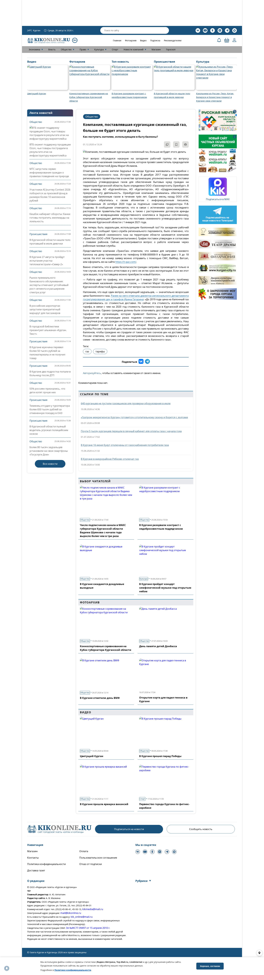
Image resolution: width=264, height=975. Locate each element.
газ (87, 351)
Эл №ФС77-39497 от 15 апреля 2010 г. (88, 928)
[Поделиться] (167, 144)
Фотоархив (130, 40)
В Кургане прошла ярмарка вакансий (104, 804)
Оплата (83, 851)
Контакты (33, 857)
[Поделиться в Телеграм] (147, 361)
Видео (143, 40)
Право (84, 49)
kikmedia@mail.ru (92, 909)
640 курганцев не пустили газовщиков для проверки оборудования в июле (125, 403)
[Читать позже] (176, 144)
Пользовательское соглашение (98, 857)
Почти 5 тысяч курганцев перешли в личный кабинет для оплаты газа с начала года (131, 431)
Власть (51, 49)
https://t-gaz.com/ (125, 262)
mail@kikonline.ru (70, 913)
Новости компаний (135, 49)
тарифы (100, 351)
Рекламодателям (172, 40)
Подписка (155, 40)
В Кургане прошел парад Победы (160, 756)
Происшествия (38, 234)
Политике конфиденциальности (72, 970)
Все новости (50, 463)
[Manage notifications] (6, 968)
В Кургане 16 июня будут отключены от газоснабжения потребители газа (125, 445)
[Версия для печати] (185, 144)
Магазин (156, 49)
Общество (67, 49)
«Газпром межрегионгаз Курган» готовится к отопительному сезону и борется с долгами (134, 417)
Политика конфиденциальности (46, 864)
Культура (100, 49)
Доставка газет (36, 870)
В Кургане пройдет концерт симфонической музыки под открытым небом (165, 587)
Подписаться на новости (129, 829)
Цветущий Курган (91, 756)
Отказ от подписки (90, 864)
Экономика (36, 49)
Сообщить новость (200, 829)
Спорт (115, 49)
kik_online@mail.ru (82, 916)
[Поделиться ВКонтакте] (141, 362)
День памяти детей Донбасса (158, 646)
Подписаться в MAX (217, 199)
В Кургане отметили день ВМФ (100, 698)
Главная (117, 40)
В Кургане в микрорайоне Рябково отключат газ (110, 459)
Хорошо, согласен (210, 966)
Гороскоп (171, 49)
